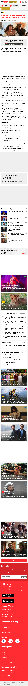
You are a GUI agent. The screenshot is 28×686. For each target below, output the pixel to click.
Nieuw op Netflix (6, 609)
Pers (2, 630)
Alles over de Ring (6, 632)
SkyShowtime (5, 650)
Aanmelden (24, 577)
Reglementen (5, 627)
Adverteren (4, 657)
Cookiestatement (6, 675)
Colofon (3, 655)
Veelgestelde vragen (7, 625)
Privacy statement (6, 673)
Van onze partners (6, 660)
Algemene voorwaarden (8, 670)
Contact (3, 652)
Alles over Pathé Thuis (7, 614)
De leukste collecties (7, 617)
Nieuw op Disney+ (6, 612)
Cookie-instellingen (7, 678)
